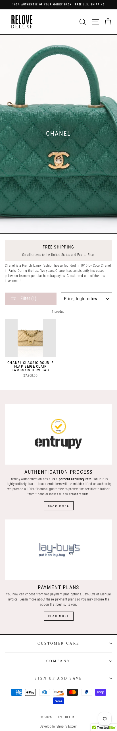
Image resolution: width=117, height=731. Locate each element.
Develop (45, 726)
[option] (58, 5)
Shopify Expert (67, 726)
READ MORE (58, 616)
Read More (58, 505)
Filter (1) (27, 298)
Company (58, 661)
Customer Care (58, 643)
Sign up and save (58, 678)
